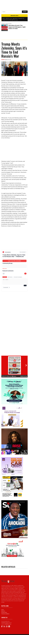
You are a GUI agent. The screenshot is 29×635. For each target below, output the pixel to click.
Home (2, 609)
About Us (3, 611)
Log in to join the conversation (14, 260)
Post (25, 285)
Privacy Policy (4, 612)
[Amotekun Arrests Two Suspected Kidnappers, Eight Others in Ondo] (4, 28)
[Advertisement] (14, 239)
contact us (7, 624)
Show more (4, 268)
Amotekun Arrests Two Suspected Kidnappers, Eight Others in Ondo (17, 27)
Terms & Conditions (5, 613)
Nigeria (3, 59)
